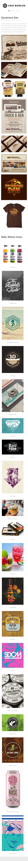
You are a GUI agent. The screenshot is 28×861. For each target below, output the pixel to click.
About (12, 10)
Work (9, 10)
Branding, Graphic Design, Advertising (10, 20)
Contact (18, 10)
